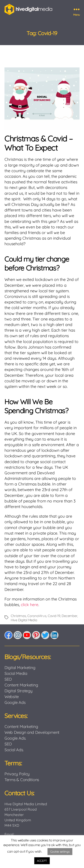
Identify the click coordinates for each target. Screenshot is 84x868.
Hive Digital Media (24, 620)
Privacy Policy (17, 773)
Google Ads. (15, 738)
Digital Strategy (18, 690)
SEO (8, 679)
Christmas (18, 616)
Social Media (15, 673)
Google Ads (14, 702)
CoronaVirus (36, 616)
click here (29, 604)
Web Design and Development (31, 732)
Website (11, 696)
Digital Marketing (19, 667)
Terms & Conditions (21, 779)
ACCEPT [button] (42, 860)
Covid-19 (54, 616)
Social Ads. (14, 749)
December (69, 616)
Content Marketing (21, 685)
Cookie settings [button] (60, 851)
